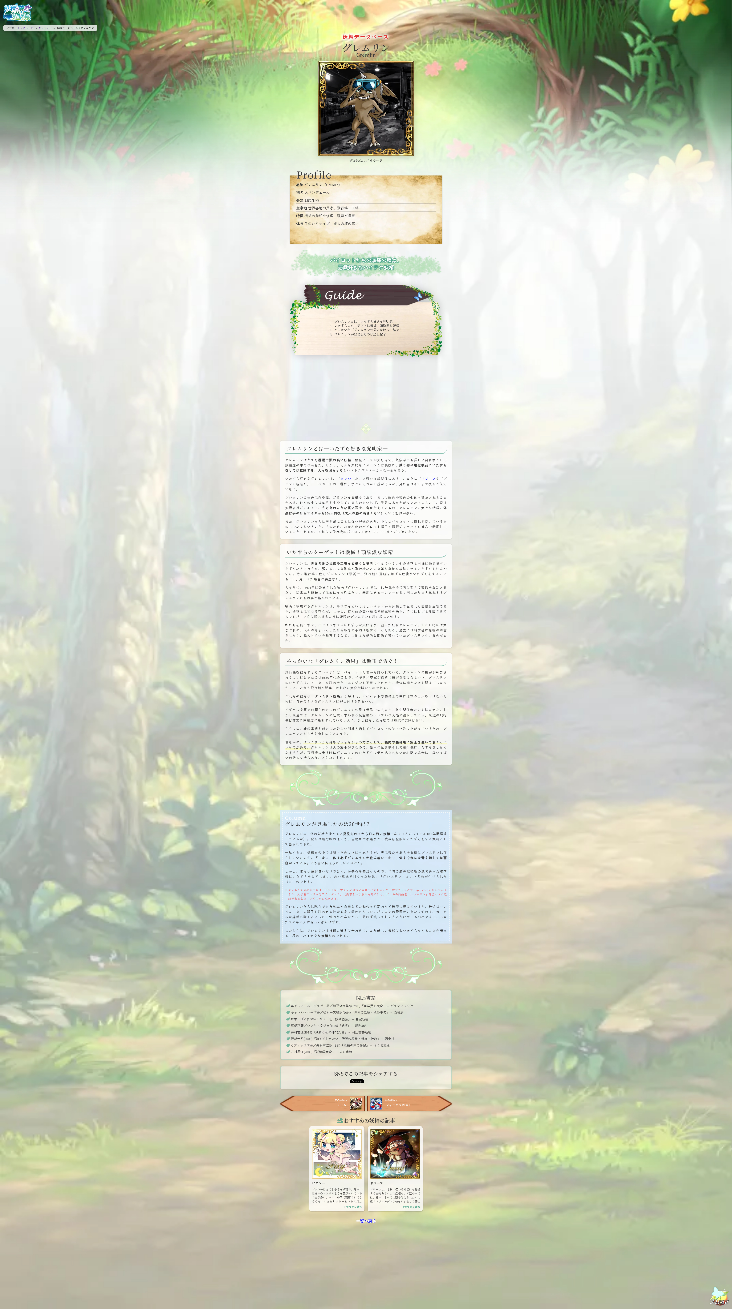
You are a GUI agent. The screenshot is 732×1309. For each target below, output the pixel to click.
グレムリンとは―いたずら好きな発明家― (365, 321)
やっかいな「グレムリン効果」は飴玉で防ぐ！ (368, 329)
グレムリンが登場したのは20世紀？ (360, 334)
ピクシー (347, 478)
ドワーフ (428, 478)
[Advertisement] (366, 390)
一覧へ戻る (366, 1221)
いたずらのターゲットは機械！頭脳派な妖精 (366, 325)
